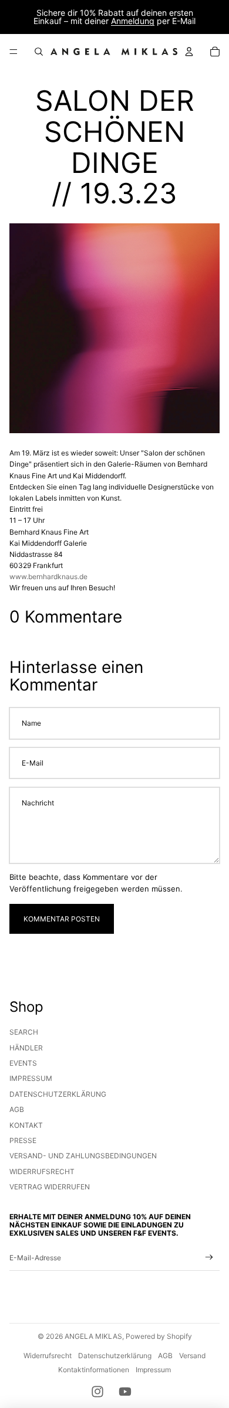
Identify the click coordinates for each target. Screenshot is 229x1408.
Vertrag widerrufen (49, 1186)
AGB (16, 1109)
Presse (22, 1140)
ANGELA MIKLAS (93, 1336)
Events (23, 1063)
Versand (192, 1355)
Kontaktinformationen (93, 1369)
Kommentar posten (61, 918)
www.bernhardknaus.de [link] (48, 576)
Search (23, 1032)
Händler (26, 1047)
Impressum (30, 1078)
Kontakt (26, 1125)
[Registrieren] (209, 1257)
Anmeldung (132, 21)
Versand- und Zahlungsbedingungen (83, 1155)
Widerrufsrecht (42, 1171)
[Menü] (13, 51)
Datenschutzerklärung (57, 1094)
